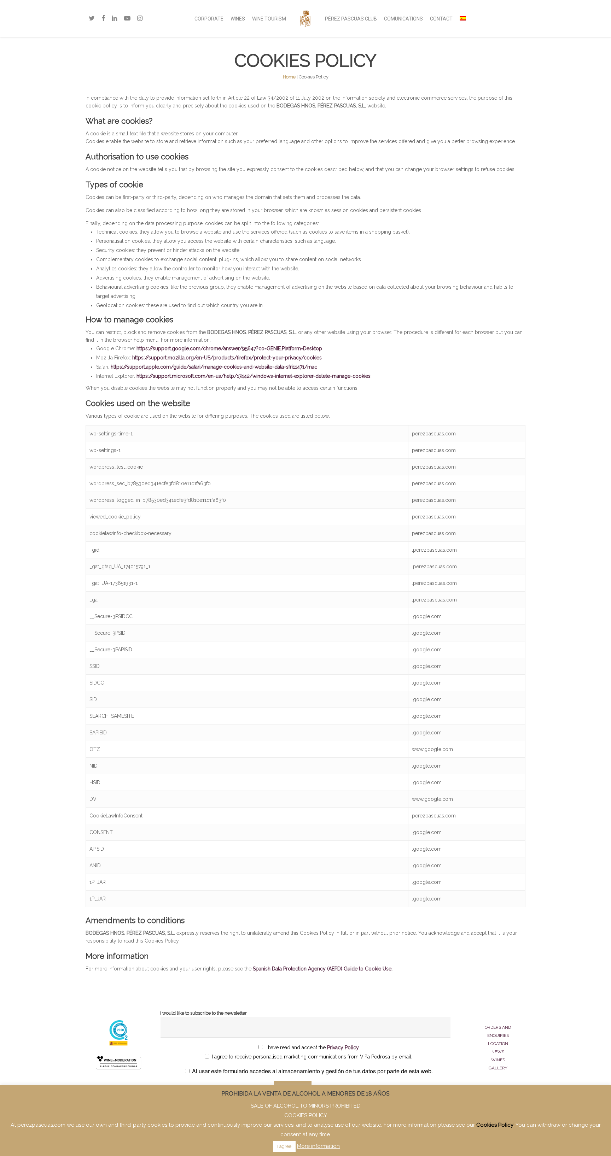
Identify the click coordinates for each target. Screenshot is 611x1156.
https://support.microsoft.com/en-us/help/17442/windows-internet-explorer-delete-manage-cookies (253, 376)
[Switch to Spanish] (463, 18)
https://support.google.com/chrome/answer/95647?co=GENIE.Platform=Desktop (229, 348)
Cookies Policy (494, 1125)
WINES (238, 19)
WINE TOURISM (269, 19)
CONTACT (441, 19)
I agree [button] (284, 1146)
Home (289, 77)
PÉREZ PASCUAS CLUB (351, 19)
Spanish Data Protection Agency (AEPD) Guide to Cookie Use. (322, 969)
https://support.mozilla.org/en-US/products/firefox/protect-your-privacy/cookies (227, 357)
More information (318, 1146)
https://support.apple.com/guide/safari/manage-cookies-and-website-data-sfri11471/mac (214, 367)
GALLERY (498, 1068)
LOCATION (498, 1043)
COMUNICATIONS (403, 19)
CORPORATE (208, 19)
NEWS (497, 1051)
